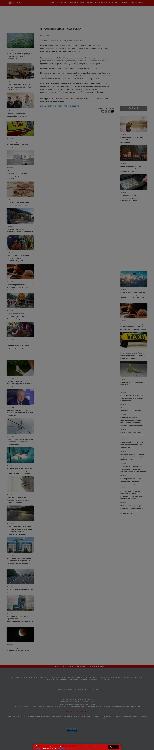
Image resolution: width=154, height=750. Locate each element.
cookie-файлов (62, 748)
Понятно (113, 747)
